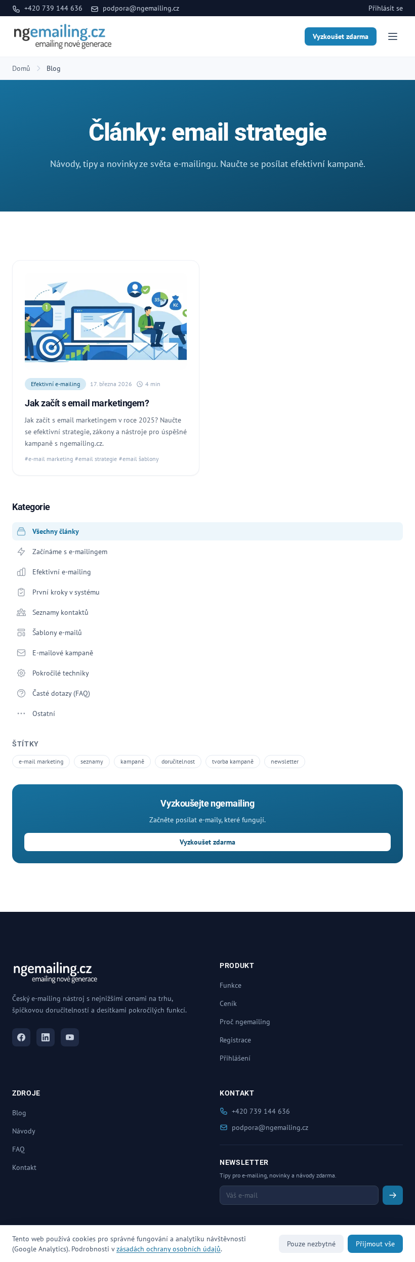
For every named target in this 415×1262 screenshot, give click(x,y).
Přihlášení (235, 1058)
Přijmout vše (375, 1243)
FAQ (18, 1149)
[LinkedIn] (45, 1037)
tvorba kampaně (233, 761)
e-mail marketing (41, 761)
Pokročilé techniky (60, 673)
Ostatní (43, 713)
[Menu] (393, 36)
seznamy (91, 761)
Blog (19, 1112)
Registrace (235, 1039)
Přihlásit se (385, 8)
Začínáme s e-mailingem (69, 551)
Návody (23, 1130)
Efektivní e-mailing (55, 384)
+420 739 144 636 (52, 8)
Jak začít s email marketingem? (87, 403)
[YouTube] (70, 1037)
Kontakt (24, 1167)
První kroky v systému (66, 592)
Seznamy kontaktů (60, 612)
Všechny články (55, 531)
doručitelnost (178, 761)
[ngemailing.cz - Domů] (62, 36)
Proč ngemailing (245, 1021)
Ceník (228, 1003)
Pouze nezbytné (311, 1243)
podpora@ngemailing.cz (140, 8)
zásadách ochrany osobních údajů (168, 1248)
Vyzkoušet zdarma (340, 36)
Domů (21, 68)
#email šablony (139, 458)
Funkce (230, 985)
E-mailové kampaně (62, 652)
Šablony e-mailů (57, 632)
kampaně (132, 761)
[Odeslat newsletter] (393, 1195)
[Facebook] (21, 1037)
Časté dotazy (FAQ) (61, 693)
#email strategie (96, 458)
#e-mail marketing (49, 458)
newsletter (285, 761)
